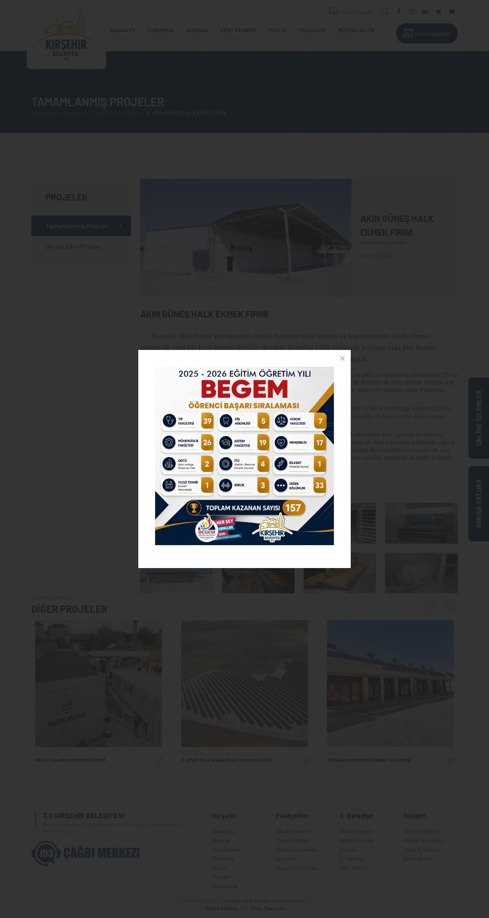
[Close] (342, 358)
